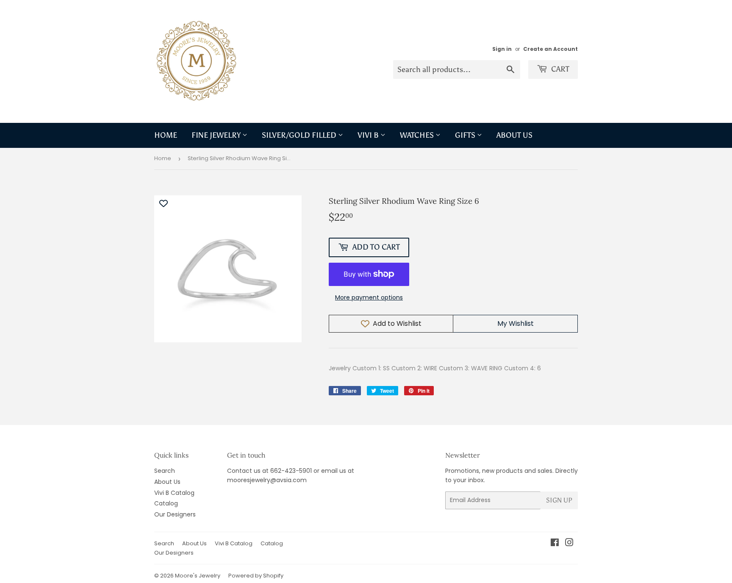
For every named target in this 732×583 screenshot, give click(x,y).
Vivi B (369, 135)
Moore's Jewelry (197, 576)
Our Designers (175, 514)
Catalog (166, 503)
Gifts (466, 135)
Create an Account (550, 49)
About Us (514, 135)
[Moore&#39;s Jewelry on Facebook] (554, 543)
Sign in (502, 49)
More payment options (369, 297)
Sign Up (559, 500)
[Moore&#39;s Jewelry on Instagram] (569, 543)
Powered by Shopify (255, 576)
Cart (559, 69)
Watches (417, 135)
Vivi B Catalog (174, 493)
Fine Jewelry (216, 135)
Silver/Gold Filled (300, 135)
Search (164, 470)
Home (165, 135)
